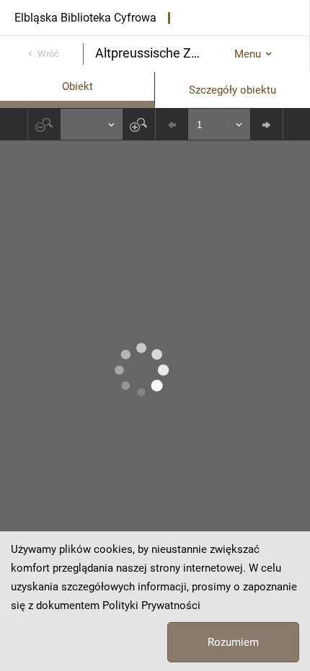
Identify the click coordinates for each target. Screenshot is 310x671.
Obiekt (77, 86)
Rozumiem (233, 642)
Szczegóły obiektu (232, 90)
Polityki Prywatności (151, 605)
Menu (247, 54)
